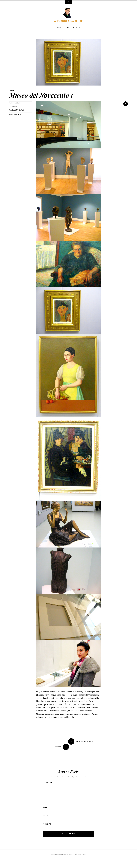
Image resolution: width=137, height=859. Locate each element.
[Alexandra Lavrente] (68, 12)
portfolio (76, 27)
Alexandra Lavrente (68, 21)
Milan (16, 109)
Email (46, 816)
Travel (12, 90)
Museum (22, 111)
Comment (48, 782)
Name (46, 807)
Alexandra (13, 106)
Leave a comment (15, 114)
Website (47, 824)
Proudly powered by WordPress (59, 854)
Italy (11, 109)
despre (59, 27)
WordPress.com (82, 854)
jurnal (67, 27)
